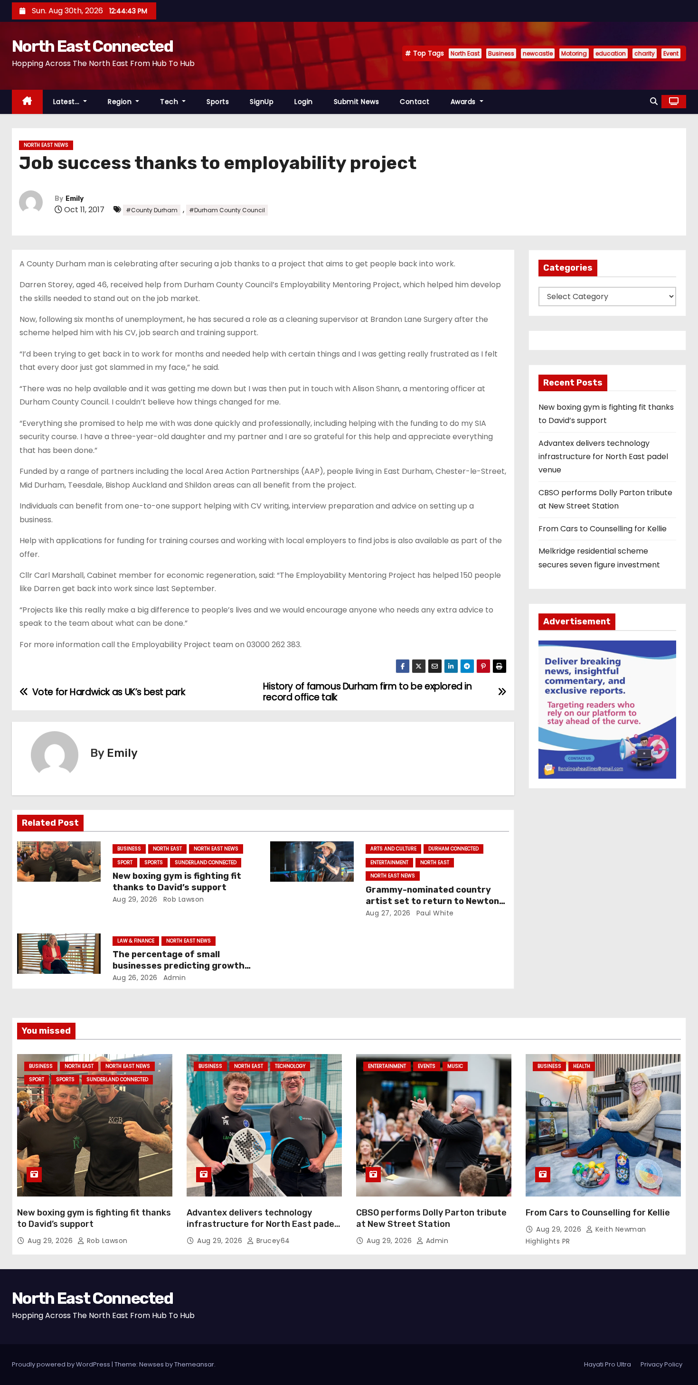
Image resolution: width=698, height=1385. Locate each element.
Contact (415, 101)
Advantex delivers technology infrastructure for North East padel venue (603, 457)
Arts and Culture (393, 848)
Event (671, 53)
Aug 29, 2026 (135, 899)
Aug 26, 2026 (135, 977)
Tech (170, 101)
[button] (654, 101)
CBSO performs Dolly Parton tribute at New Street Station (431, 1218)
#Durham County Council (227, 210)
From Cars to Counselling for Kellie (602, 528)
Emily (75, 199)
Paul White (434, 913)
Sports (218, 101)
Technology (290, 1066)
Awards (464, 101)
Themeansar (194, 1364)
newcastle (538, 53)
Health (581, 1066)
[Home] (27, 102)
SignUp (262, 101)
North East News (46, 145)
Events (426, 1066)
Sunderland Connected (205, 862)
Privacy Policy (661, 1364)
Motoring (574, 53)
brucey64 (272, 1240)
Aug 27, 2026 (388, 913)
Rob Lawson (182, 899)
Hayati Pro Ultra (607, 1364)
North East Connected (92, 46)
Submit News (356, 101)
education (610, 53)
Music (455, 1066)
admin (173, 977)
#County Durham (152, 210)
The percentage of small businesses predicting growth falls (179, 965)
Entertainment (389, 862)
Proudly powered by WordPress (62, 1364)
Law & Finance (135, 940)
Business (501, 53)
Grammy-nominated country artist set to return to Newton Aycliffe (432, 901)
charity (644, 53)
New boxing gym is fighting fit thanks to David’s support (177, 882)
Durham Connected (453, 848)
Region (121, 101)
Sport (124, 862)
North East (465, 53)
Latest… (67, 101)
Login (303, 101)
